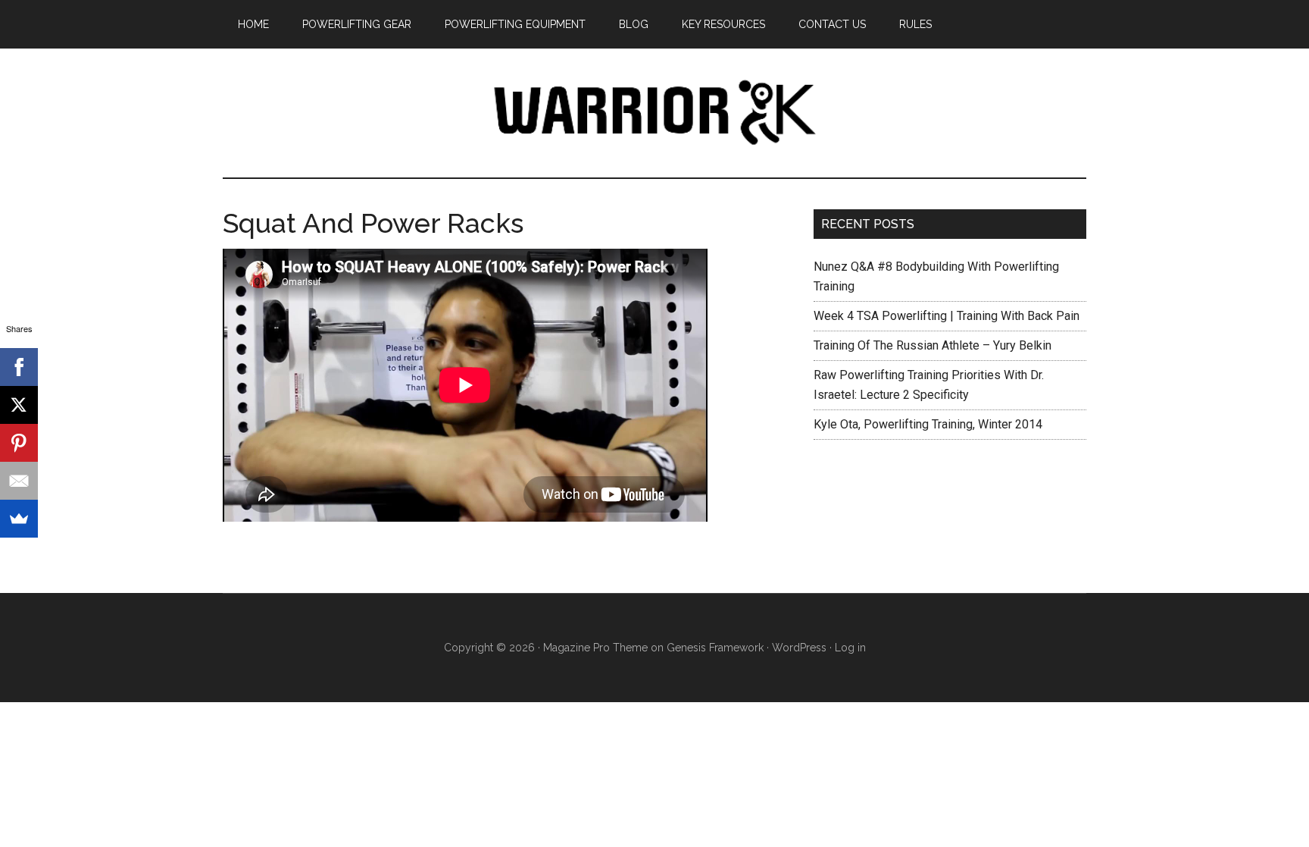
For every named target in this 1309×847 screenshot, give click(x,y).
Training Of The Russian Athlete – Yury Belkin (932, 345)
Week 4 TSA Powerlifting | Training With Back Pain (946, 316)
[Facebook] (19, 367)
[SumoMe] (19, 519)
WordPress (799, 648)
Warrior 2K (654, 113)
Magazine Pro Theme (595, 648)
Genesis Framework (715, 648)
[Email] (19, 481)
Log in (850, 648)
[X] (19, 405)
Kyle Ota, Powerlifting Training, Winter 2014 (928, 424)
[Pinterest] (19, 443)
